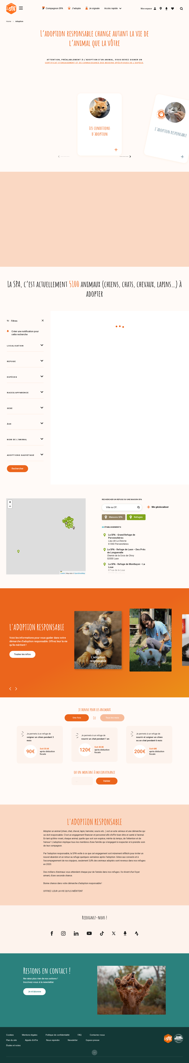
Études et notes (13, 1045)
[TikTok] (102, 934)
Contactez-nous (97, 1035)
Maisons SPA (115, 517)
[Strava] (136, 933)
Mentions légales (29, 1035)
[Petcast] (166, 8)
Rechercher (17, 468)
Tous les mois (112, 717)
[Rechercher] (181, 8)
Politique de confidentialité (57, 1035)
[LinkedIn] (76, 934)
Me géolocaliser (160, 507)
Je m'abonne (34, 991)
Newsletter (73, 1040)
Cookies (10, 1035)
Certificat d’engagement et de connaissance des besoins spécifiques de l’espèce (94, 63)
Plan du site (11, 1040)
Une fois (77, 717)
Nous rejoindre (52, 1040)
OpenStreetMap (79, 573)
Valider (106, 781)
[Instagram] (63, 934)
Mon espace (146, 8)
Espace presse (92, 1040)
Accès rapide (111, 8)
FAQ (79, 1035)
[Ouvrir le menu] (21, 8)
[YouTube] (89, 934)
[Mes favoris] (172, 8)
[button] (69, 523)
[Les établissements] (161, 8)
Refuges (138, 517)
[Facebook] (52, 934)
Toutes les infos (22, 654)
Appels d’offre (31, 1040)
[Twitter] (113, 934)
